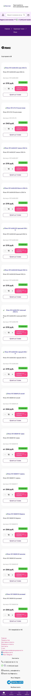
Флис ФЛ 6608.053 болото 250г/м (14, 192)
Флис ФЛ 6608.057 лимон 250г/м (14, 152)
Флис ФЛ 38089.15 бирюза (12, 518)
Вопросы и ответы (7, 644)
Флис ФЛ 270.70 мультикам (12, 112)
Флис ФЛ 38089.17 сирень (11, 478)
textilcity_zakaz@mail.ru (11, 670)
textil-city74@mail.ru (10, 673)
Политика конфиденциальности (12, 650)
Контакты (4, 646)
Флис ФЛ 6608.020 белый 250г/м (14, 274)
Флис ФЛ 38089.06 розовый (12, 598)
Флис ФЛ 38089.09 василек (12, 558)
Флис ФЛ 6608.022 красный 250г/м (15, 234)
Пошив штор (5, 640)
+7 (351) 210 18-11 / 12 (10, 662)
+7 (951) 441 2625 (12, 666)
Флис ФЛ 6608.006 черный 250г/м (14, 358)
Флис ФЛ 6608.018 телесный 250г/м (15, 316)
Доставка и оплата (7, 642)
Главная (4, 638)
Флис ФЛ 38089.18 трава (11, 438)
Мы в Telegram (7, 654)
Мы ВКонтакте (8, 652)
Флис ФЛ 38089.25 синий (11, 398)
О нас (3, 648)
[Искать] (24, 15)
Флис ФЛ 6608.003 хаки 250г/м (13, 72)
